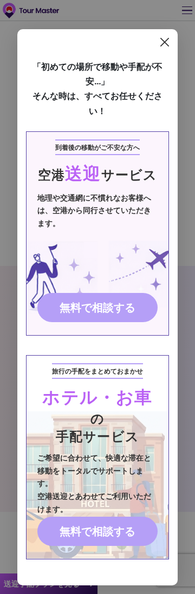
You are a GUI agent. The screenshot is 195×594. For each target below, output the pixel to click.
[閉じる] (164, 42)
